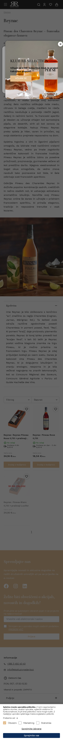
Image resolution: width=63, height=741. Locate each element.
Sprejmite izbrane (31, 728)
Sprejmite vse (31, 735)
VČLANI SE (21, 78)
